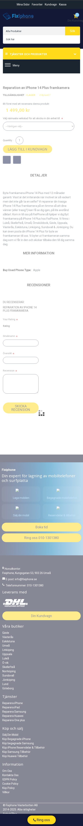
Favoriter (37, 4)
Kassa (62, 4)
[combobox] (41, 39)
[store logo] (18, 16)
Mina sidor (23, 4)
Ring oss (43, 820)
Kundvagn (51, 4)
